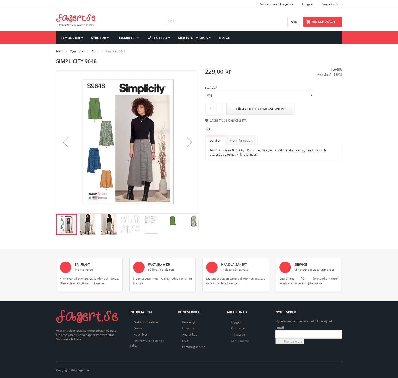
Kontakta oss (240, 341)
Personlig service (193, 347)
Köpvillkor (140, 334)
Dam (95, 51)
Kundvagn (238, 328)
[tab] (215, 140)
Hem (59, 51)
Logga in (307, 4)
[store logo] (75, 20)
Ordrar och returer (146, 322)
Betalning (188, 322)
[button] (65, 142)
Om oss (139, 328)
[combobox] (233, 21)
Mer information (241, 140)
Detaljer (215, 140)
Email (279, 328)
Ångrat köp (189, 334)
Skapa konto (330, 4)
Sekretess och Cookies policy (146, 343)
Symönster (77, 51)
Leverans (188, 328)
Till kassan (238, 334)
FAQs (185, 341)
